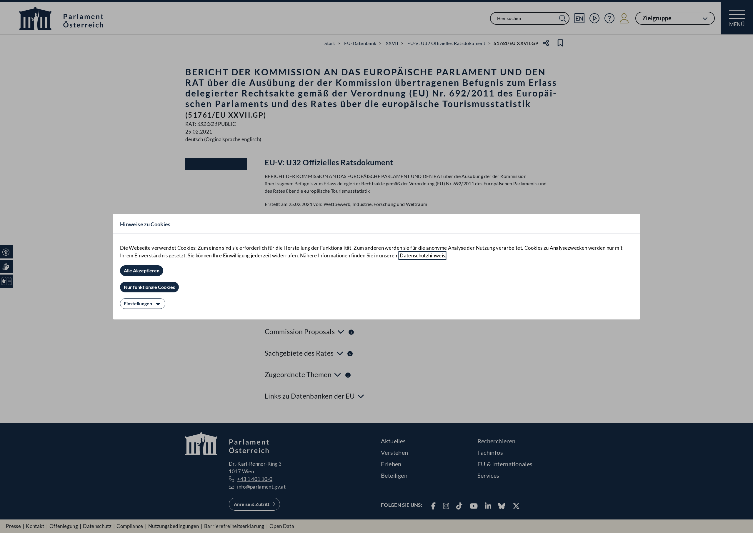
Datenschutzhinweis (422, 255)
